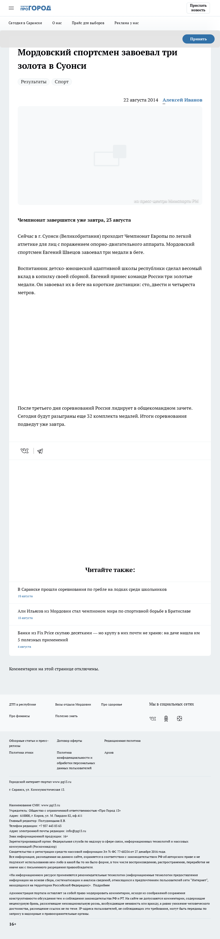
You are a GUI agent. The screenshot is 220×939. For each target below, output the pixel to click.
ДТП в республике (22, 704)
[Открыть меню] (11, 8)
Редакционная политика (122, 741)
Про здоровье (111, 704)
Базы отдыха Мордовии (73, 704)
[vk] (25, 451)
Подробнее (101, 885)
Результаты (33, 81)
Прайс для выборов (88, 22)
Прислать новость (198, 7)
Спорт (62, 81)
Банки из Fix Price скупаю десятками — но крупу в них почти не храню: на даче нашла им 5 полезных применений (109, 639)
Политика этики (21, 752)
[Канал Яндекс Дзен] (179, 718)
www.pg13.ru (62, 782)
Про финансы (19, 716)
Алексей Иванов (182, 100)
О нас (57, 22)
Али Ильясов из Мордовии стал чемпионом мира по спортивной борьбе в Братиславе (104, 614)
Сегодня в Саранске (25, 22)
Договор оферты (69, 741)
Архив (108, 752)
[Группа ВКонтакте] (152, 718)
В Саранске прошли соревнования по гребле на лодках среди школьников (92, 592)
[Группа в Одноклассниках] (166, 718)
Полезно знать (66, 716)
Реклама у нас (127, 22)
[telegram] (41, 451)
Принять (198, 39)
